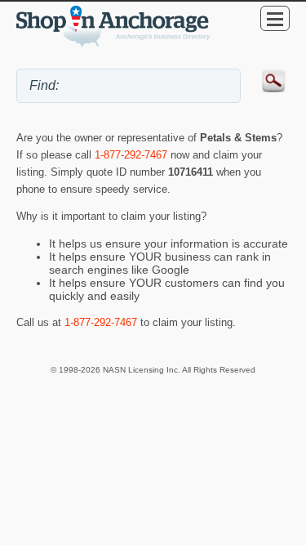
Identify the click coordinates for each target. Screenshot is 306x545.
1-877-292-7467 (131, 155)
